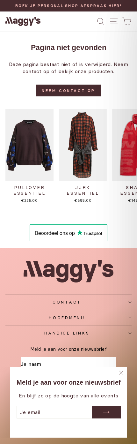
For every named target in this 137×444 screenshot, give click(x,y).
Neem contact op (68, 90)
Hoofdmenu (67, 317)
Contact (67, 302)
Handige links (67, 333)
